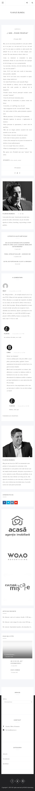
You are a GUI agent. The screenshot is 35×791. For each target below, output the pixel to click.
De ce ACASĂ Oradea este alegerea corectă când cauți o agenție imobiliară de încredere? (17, 244)
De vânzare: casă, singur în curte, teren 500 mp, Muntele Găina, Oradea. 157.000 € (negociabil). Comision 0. (17, 622)
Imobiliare (6, 763)
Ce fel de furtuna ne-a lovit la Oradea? (17, 261)
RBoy (4, 291)
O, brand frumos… (9, 654)
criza (11, 160)
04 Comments (17, 167)
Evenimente (6, 759)
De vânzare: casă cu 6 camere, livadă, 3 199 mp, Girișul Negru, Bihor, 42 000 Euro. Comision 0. (17, 617)
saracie (15, 160)
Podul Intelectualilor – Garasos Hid (17, 254)
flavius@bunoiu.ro (11, 730)
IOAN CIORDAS (15, 670)
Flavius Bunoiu (9, 213)
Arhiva (5, 699)
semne (19, 160)
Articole (17, 29)
